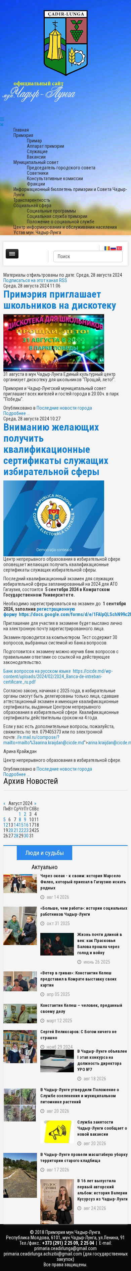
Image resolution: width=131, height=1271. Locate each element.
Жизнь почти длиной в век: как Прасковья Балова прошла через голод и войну (99, 943)
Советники (37, 173)
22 (21, 830)
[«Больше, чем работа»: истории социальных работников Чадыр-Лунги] (20, 926)
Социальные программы (51, 211)
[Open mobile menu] (2, 119)
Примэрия (23, 135)
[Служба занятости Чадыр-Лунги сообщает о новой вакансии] (57, 1132)
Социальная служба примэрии (57, 216)
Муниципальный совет (35, 162)
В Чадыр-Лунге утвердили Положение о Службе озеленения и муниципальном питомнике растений (79, 1095)
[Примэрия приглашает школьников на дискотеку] (65, 342)
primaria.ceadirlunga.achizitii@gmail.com (43, 1253)
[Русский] (114, 248)
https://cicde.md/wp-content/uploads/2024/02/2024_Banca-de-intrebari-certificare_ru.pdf (58, 676)
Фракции (36, 184)
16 (26, 825)
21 (16, 830)
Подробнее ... (16, 413)
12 (5, 825)
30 (26, 835)
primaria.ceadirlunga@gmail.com (65, 1248)
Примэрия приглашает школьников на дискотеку (59, 299)
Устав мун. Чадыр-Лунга (37, 232)
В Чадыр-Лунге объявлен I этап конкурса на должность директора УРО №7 (102, 1060)
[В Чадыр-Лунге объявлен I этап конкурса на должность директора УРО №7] (57, 1061)
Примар (34, 140)
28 (16, 835)
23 (26, 830)
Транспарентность (31, 200)
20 (10, 830)
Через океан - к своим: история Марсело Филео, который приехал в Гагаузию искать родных (83, 881)
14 (16, 825)
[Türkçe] (120, 248)
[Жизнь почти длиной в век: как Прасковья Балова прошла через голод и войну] (57, 944)
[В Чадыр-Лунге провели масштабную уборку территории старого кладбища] (20, 1175)
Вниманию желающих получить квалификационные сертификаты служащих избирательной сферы (55, 449)
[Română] (107, 248)
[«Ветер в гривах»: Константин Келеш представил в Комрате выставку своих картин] (20, 981)
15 (21, 825)
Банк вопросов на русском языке (38, 671)
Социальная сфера (32, 205)
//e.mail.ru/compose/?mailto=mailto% (43, 740)
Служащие (37, 151)
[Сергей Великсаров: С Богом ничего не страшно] (20, 1046)
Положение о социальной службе (60, 221)
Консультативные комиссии (55, 178)
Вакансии (36, 157)
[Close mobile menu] (2, 124)
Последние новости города (64, 408)
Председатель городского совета (61, 167)
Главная (21, 130)
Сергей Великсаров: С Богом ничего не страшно (78, 1034)
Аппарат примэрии (45, 146)
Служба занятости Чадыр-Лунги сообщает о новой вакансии (102, 1128)
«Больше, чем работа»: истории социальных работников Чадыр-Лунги (83, 911)
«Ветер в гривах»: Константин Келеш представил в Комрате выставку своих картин (78, 979)
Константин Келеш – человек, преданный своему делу (81, 1008)
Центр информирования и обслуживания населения (65, 227)
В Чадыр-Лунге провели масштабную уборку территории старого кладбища (84, 1157)
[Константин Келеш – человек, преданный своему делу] (20, 1013)
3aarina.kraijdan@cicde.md (58, 742)
